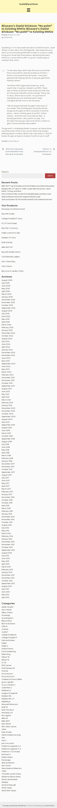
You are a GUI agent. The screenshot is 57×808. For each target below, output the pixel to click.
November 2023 (8, 355)
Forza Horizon (7, 674)
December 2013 (8, 542)
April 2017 (5, 486)
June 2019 (6, 430)
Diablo (4, 643)
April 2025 (6, 322)
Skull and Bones (8, 763)
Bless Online (7, 621)
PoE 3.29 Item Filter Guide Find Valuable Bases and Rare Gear (26, 194)
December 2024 (8, 333)
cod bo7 (5, 632)
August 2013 (7, 553)
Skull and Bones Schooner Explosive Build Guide (21, 197)
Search (5, 172)
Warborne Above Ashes (11, 777)
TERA (4, 771)
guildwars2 (8, 37)
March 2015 (6, 508)
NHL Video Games (9, 727)
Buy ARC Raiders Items (11, 252)
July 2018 (5, 444)
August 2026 (7, 280)
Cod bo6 (5, 629)
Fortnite (5, 671)
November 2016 (8, 497)
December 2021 (8, 378)
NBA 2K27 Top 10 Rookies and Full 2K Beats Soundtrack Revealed (28, 186)
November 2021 (8, 380)
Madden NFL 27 (8, 699)
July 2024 (6, 341)
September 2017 (8, 472)
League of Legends (9, 693)
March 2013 (6, 567)
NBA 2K (5, 718)
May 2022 (6, 369)
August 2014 (7, 525)
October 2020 (7, 414)
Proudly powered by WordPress (14, 806)
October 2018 (7, 436)
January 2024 (7, 350)
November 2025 (8, 302)
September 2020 (9, 417)
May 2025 (6, 319)
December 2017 (8, 464)
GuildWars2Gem (28, 4)
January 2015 (7, 514)
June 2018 (6, 447)
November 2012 (8, 578)
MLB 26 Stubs (7, 242)
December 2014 (8, 517)
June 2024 (6, 344)
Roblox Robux (7, 757)
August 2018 (7, 442)
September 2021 (8, 386)
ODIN (4, 729)
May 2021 (5, 394)
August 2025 (7, 311)
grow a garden (8, 682)
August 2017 (7, 475)
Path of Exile (7, 732)
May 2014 (5, 531)
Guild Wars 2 (14, 141)
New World (6, 724)
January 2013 (7, 572)
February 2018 (7, 458)
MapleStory (6, 702)
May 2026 (6, 289)
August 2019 (7, 428)
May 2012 (5, 595)
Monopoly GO (7, 713)
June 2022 (6, 366)
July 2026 (5, 283)
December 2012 (8, 575)
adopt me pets (7, 607)
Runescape (6, 760)
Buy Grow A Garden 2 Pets (12, 271)
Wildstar (5, 782)
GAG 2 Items (7, 266)
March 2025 (6, 325)
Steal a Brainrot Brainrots (11, 768)
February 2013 (7, 570)
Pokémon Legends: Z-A (11, 749)
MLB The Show (8, 710)
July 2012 (5, 589)
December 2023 (8, 353)
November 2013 (8, 545)
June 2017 (6, 481)
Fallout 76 (5, 657)
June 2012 (6, 592)
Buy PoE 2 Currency (10, 228)
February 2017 (7, 492)
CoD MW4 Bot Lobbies (11, 257)
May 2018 (5, 450)
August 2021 (7, 389)
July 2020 (6, 422)
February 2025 (7, 327)
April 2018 (5, 453)
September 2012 (8, 583)
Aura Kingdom (7, 618)
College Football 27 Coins (12, 219)
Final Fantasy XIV (8, 668)
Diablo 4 (5, 646)
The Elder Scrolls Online (11, 774)
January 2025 (7, 330)
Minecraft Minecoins (10, 704)
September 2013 (8, 550)
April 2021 (5, 397)
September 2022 (8, 364)
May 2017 (5, 483)
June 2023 (6, 358)
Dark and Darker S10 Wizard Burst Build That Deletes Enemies (27, 199)
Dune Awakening (9, 651)
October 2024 (7, 336)
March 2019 (6, 433)
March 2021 (6, 400)
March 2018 (6, 455)
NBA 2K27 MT (7, 247)
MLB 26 (5, 707)
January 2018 (7, 461)
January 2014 (7, 539)
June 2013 (6, 558)
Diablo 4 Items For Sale (11, 233)
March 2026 (6, 294)
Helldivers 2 (6, 690)
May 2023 (6, 361)
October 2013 (7, 547)
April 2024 (6, 347)
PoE (3, 738)
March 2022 (6, 372)
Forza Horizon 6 (8, 676)
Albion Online (7, 612)
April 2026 (6, 291)
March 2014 (6, 533)
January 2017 (7, 494)
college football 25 (9, 635)
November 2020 (8, 411)
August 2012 (7, 586)
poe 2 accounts (8, 743)
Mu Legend (6, 715)
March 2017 (6, 489)
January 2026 (7, 297)
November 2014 (8, 519)
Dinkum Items (7, 649)
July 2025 (5, 314)
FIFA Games (6, 665)
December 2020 (8, 408)
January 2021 (7, 405)
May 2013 (5, 561)
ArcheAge (6, 615)
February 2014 (7, 536)
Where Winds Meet (9, 779)
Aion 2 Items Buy (8, 261)
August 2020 (7, 419)
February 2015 (7, 511)
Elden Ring (6, 654)
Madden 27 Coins (9, 238)
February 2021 (7, 403)
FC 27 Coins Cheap (9, 223)
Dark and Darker (8, 640)
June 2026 (6, 286)
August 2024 (7, 339)
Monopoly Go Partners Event (13, 209)
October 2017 (7, 469)
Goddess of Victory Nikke (12, 679)
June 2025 (6, 316)
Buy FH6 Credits (8, 214)
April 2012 (5, 597)
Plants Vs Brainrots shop (11, 735)
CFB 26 (4, 626)
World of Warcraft (9, 785)
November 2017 (8, 467)
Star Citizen (6, 766)
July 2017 (5, 478)
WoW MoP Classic (9, 791)
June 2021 (6, 391)
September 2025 (8, 308)
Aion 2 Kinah (7, 610)
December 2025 (8, 300)
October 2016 (7, 500)
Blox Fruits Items (8, 624)
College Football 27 (9, 638)
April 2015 (5, 506)
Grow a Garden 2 (8, 685)
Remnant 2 (6, 754)
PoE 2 (4, 740)
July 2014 (5, 528)
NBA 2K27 (6, 721)
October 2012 (7, 581)
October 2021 (7, 383)
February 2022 (8, 375)
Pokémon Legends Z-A (11, 746)
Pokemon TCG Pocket (11, 752)
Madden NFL (7, 696)
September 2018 (8, 439)
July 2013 (5, 556)
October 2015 (7, 503)
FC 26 (4, 663)
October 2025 (7, 305)
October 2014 (7, 522)
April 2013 (5, 564)
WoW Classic (7, 788)
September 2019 (8, 425)
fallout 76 (5, 660)
